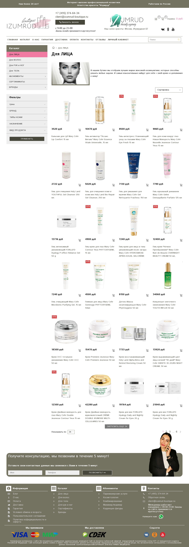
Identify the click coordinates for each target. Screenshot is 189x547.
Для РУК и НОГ (16, 65)
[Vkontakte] (162, 29)
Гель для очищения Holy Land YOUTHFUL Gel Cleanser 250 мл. (66, 194)
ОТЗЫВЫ (101, 39)
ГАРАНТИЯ (47, 39)
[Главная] (53, 47)
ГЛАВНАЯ (13, 39)
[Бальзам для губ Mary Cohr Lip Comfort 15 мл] (66, 110)
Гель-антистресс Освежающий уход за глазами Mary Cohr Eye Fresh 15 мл (134, 139)
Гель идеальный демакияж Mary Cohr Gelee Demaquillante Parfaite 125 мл (167, 194)
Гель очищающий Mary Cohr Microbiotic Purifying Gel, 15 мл (66, 303)
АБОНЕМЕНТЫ (16, 76)
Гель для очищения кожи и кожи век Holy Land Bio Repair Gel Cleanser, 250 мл (100, 194)
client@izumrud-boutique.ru (71, 17)
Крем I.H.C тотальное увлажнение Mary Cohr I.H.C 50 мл (65, 360)
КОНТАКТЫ (87, 39)
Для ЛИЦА (14, 54)
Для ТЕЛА (14, 70)
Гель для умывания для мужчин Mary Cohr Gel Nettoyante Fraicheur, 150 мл (133, 194)
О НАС (35, 39)
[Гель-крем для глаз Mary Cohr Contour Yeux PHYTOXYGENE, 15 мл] (100, 221)
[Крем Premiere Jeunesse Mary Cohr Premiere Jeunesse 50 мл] (100, 331)
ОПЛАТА (74, 39)
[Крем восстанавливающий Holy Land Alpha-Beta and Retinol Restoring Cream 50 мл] (134, 331)
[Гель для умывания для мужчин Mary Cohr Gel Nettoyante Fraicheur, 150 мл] (134, 165)
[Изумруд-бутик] (28, 21)
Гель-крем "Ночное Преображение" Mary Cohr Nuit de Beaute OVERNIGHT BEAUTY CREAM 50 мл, (166, 251)
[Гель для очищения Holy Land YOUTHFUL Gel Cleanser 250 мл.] (66, 165)
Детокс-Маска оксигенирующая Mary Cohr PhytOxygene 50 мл (132, 304)
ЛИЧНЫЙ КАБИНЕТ (118, 39)
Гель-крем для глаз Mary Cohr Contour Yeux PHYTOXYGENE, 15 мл (100, 249)
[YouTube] (173, 29)
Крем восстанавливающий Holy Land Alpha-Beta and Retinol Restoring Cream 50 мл (132, 361)
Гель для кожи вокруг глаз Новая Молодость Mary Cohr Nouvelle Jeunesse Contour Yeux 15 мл (167, 141)
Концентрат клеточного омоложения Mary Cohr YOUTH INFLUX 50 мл (164, 304)
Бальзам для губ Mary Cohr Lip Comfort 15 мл (65, 138)
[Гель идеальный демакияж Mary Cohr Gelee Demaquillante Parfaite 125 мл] (168, 165)
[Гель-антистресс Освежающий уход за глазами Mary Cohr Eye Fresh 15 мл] (134, 110)
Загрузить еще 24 (117, 426)
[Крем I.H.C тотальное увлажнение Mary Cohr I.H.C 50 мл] (66, 331)
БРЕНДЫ (13, 87)
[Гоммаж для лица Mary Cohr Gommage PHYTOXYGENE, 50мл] (100, 276)
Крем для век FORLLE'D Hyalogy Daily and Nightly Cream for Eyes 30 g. (165, 415)
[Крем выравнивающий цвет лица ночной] (168, 331)
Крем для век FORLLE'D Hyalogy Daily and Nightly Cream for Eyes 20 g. (131, 415)
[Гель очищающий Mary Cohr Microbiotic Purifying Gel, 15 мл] (66, 276)
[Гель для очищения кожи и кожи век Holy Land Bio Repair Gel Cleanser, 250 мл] (100, 165)
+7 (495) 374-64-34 (67, 13)
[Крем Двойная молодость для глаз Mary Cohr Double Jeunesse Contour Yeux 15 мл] (66, 386)
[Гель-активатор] (100, 110)
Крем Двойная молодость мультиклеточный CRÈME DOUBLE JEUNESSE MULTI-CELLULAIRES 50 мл (97, 416)
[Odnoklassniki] (168, 29)
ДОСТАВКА (61, 39)
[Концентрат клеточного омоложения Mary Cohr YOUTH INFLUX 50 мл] (168, 276)
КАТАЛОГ (25, 39)
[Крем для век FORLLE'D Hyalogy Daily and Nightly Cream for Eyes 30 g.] (168, 386)
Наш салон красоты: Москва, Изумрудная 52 (126, 28)
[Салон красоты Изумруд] (126, 21)
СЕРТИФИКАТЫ (17, 81)
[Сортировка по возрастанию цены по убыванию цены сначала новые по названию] (169, 90)
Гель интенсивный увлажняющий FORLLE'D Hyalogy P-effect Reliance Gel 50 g (66, 251)
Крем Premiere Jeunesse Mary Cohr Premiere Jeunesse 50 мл (100, 358)
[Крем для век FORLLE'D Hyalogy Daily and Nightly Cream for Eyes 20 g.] (134, 386)
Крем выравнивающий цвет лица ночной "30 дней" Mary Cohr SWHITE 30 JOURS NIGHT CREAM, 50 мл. (168, 361)
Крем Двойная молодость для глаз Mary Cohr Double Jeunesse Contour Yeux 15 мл (66, 415)
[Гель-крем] (168, 221)
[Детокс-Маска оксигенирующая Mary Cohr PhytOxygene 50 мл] (134, 276)
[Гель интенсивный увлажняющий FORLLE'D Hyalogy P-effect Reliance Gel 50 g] (66, 221)
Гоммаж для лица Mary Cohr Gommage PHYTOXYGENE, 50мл (99, 304)
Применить (27, 138)
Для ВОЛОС (15, 59)
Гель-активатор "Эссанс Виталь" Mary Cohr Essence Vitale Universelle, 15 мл (98, 139)
